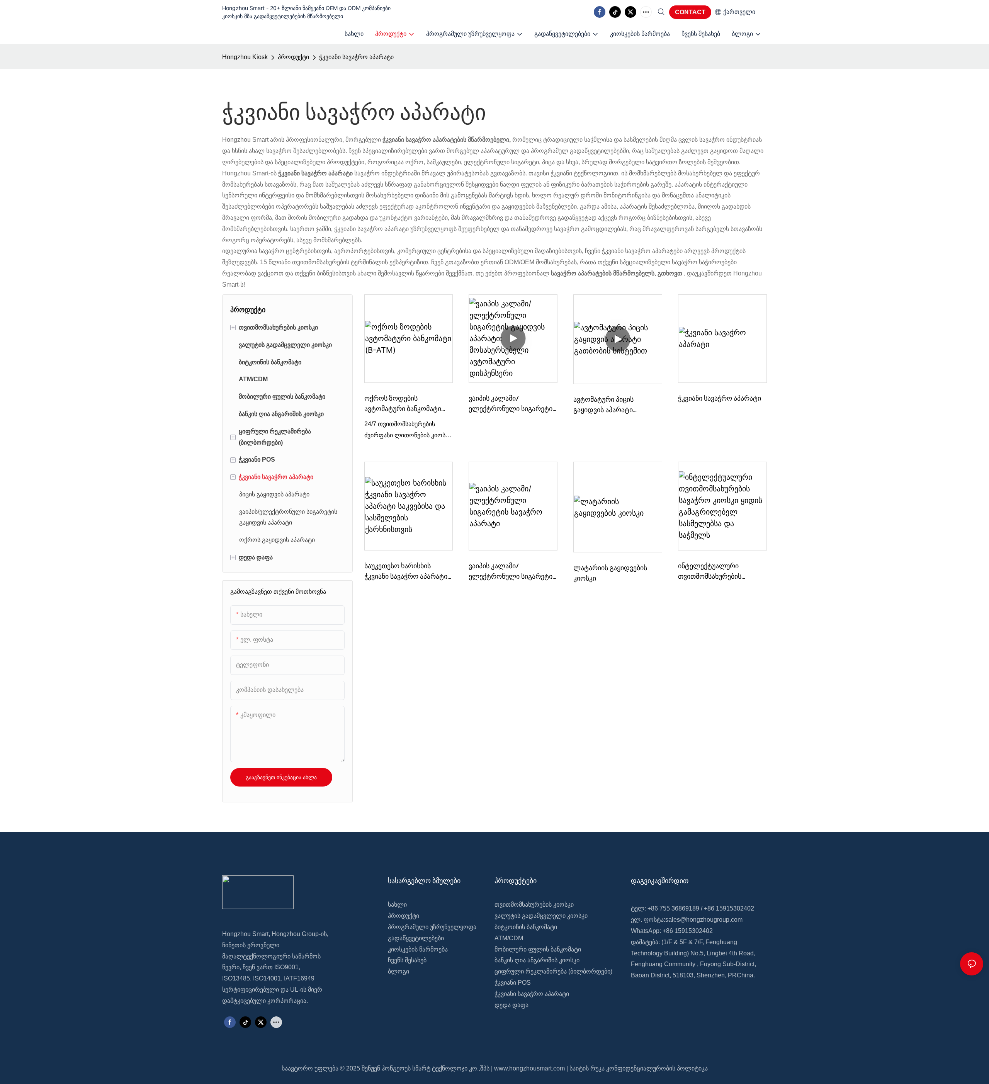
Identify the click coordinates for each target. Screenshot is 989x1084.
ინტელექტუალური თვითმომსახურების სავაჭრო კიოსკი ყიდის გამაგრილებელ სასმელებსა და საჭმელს (717, 571)
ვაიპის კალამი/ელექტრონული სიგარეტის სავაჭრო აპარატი (512, 571)
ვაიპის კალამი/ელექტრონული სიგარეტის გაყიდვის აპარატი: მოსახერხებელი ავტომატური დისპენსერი (512, 404)
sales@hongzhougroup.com (704, 919)
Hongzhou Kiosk (245, 57)
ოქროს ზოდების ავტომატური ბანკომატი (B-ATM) (402, 404)
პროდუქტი (293, 57)
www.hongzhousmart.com (529, 1068)
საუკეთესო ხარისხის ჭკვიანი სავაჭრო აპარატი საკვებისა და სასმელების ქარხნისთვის (405, 571)
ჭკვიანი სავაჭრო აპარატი (356, 57)
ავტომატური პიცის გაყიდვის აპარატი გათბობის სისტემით (605, 405)
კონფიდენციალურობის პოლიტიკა (657, 1068)
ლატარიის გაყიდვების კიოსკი (610, 573)
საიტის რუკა (587, 1068)
